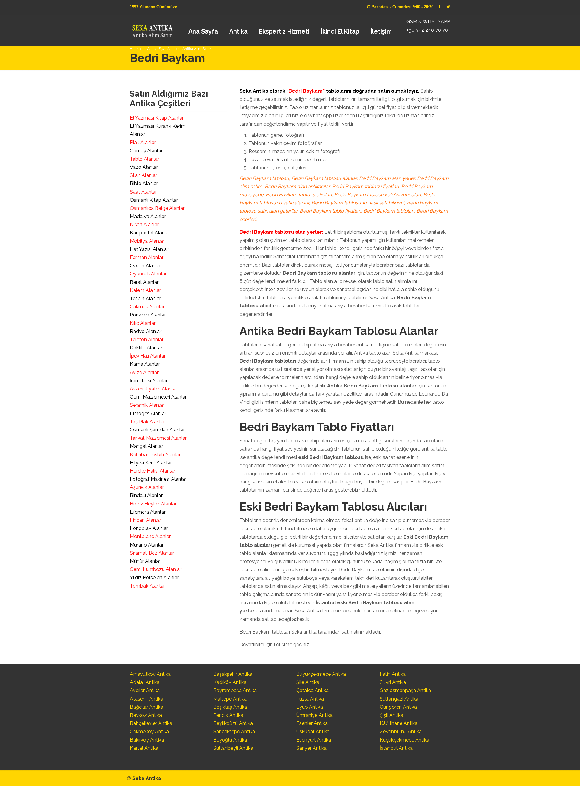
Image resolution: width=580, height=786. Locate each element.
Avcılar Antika (145, 690)
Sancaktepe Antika (234, 731)
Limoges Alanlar (148, 413)
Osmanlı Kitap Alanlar (154, 200)
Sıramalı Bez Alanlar (152, 553)
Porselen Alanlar (148, 315)
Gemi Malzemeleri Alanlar (158, 397)
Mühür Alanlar (145, 561)
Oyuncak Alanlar (148, 274)
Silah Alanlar (143, 175)
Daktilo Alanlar (146, 348)
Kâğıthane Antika (398, 723)
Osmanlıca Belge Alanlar (157, 208)
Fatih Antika (393, 674)
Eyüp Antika (309, 707)
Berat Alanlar (144, 282)
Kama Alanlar (145, 364)
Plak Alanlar (143, 142)
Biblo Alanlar (144, 183)
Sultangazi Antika (399, 699)
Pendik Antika (228, 715)
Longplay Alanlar (149, 528)
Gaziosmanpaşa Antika (405, 690)
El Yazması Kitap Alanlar (157, 118)
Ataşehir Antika (146, 699)
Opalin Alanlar (145, 265)
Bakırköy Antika (147, 740)
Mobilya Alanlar (147, 241)
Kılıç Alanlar (143, 323)
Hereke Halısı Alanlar (152, 471)
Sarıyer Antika (311, 748)
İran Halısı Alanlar (149, 380)
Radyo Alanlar (145, 331)
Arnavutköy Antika (150, 674)
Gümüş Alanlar (146, 151)
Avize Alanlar (144, 372)
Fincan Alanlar (145, 520)
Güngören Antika (398, 707)
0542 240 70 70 (152, 28)
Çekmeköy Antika (149, 731)
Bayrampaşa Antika (235, 690)
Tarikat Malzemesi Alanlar (158, 438)
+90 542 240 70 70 (427, 30)
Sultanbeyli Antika (233, 748)
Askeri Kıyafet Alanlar (153, 389)
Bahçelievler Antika (151, 723)
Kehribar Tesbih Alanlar (155, 454)
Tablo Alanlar (144, 159)
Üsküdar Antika (313, 731)
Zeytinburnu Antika (401, 731)
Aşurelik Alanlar (147, 487)
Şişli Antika (391, 715)
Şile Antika (307, 682)
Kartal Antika (144, 748)
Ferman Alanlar (146, 257)
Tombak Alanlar (147, 586)
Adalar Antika (145, 682)
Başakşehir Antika (232, 674)
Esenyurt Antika (313, 740)
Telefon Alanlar (146, 339)
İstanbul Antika (396, 748)
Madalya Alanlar (148, 216)
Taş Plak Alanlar (147, 422)
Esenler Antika (312, 723)
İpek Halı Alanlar (148, 356)
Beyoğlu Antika (230, 740)
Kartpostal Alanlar (150, 233)
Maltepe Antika (230, 699)
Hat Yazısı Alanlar (149, 249)
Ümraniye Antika (314, 715)
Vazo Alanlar (144, 167)
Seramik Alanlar (147, 405)
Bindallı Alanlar (146, 495)
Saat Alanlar (143, 192)
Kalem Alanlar (145, 290)
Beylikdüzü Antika (233, 723)
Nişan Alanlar (144, 224)
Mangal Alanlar (146, 446)
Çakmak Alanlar (147, 307)
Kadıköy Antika (229, 682)
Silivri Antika (393, 682)
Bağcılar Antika (146, 707)
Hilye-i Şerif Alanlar (151, 463)
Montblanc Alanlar (150, 536)
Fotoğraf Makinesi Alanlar (158, 479)
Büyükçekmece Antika (321, 674)
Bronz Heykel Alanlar (153, 504)
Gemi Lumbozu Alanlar (155, 569)
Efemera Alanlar (148, 512)
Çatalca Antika (312, 690)
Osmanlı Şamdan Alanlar (157, 430)
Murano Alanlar (146, 545)
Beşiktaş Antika (230, 707)
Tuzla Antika (310, 699)
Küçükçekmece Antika (404, 740)
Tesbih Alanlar (145, 298)
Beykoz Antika (146, 715)
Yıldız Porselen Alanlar (154, 577)
